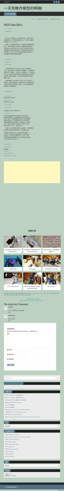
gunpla (34, 293)
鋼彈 (26, 295)
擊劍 (8, 295)
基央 (58, 293)
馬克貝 (29, 295)
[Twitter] (56, 2)
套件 (5, 295)
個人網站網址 (10, 359)
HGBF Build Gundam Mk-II (11, 449)
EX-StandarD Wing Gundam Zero (13, 402)
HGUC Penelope (9, 451)
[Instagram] (59, 2)
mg (37, 293)
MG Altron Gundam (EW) (32, 299)
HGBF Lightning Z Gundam (12, 444)
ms (40, 293)
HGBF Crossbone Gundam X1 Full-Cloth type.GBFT (18, 437)
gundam (30, 293)
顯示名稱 (9, 349)
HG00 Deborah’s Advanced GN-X (13, 414)
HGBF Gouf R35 (9, 454)
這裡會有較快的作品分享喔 (13, 383)
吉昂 (55, 293)
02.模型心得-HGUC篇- (42, 19)
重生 (23, 295)
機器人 (16, 295)
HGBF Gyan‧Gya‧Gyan (10, 155)
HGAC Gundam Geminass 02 (12, 439)
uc (47, 293)
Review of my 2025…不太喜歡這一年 (14, 395)
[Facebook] (54, 2)
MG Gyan (6, 151)
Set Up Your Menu (10, 14)
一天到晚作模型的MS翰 (23, 8)
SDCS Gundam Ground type (51, 269)
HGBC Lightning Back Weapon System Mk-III (32, 300)
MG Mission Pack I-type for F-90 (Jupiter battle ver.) (18, 409)
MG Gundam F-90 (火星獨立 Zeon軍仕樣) (15, 400)
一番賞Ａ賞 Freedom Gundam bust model (15, 412)
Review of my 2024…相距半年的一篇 (14, 397)
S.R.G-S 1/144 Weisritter (13, 286)
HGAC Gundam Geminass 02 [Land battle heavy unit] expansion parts (22, 417)
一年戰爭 (51, 293)
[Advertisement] (32, 172)
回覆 (9, 312)
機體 (20, 295)
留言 (8, 333)
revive (45, 293)
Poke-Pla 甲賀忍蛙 (9, 407)
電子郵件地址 (10, 354)
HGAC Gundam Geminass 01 (12, 434)
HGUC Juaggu (32, 269)
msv (42, 293)
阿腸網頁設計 (61, 490)
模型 (13, 295)
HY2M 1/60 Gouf (13, 269)
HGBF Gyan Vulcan (8, 153)
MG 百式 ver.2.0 (51, 286)
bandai (26, 293)
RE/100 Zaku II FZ (9, 446)
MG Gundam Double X (10, 442)
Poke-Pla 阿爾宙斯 (9, 405)
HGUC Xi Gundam (9, 456)
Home (32, 19)
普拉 (11, 295)
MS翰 (9, 28)
